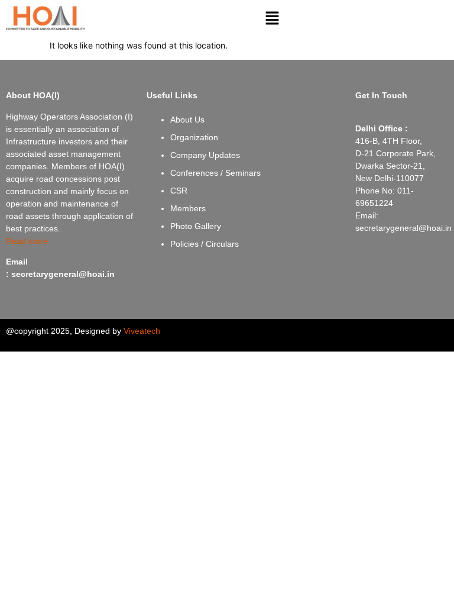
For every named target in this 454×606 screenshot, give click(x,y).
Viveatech (142, 331)
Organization (194, 137)
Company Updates (205, 155)
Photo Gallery (195, 226)
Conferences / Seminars (215, 173)
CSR (178, 190)
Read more (27, 241)
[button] (272, 18)
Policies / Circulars (204, 244)
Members (188, 208)
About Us (187, 119)
